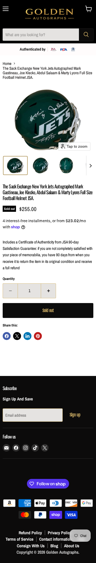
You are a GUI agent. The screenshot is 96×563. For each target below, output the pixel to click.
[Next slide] (90, 165)
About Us (71, 546)
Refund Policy (30, 533)
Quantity (9, 279)
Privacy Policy (59, 533)
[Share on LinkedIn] (27, 336)
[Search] (86, 34)
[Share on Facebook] (7, 336)
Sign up (75, 414)
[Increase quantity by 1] (48, 290)
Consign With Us (31, 546)
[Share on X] (17, 336)
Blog (54, 546)
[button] (15, 165)
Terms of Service (19, 539)
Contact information (55, 539)
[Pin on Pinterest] (38, 336)
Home (7, 63)
